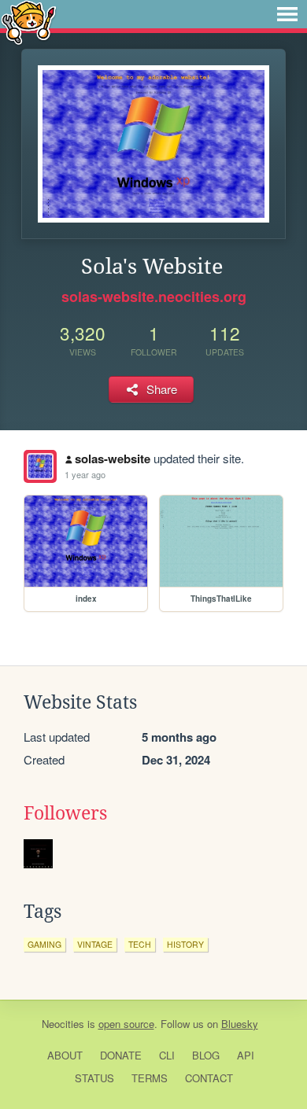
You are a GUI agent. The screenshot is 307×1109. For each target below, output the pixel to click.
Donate (121, 1055)
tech (139, 944)
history (185, 944)
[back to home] (28, 21)
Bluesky (239, 1023)
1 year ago (85, 474)
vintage (95, 944)
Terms (149, 1077)
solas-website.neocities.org (153, 296)
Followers (65, 813)
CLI (167, 1055)
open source (126, 1023)
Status (94, 1077)
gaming (44, 944)
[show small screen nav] (287, 14)
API (245, 1055)
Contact (209, 1077)
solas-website (112, 458)
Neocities (63, 1023)
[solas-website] (40, 466)
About (65, 1055)
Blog (206, 1055)
